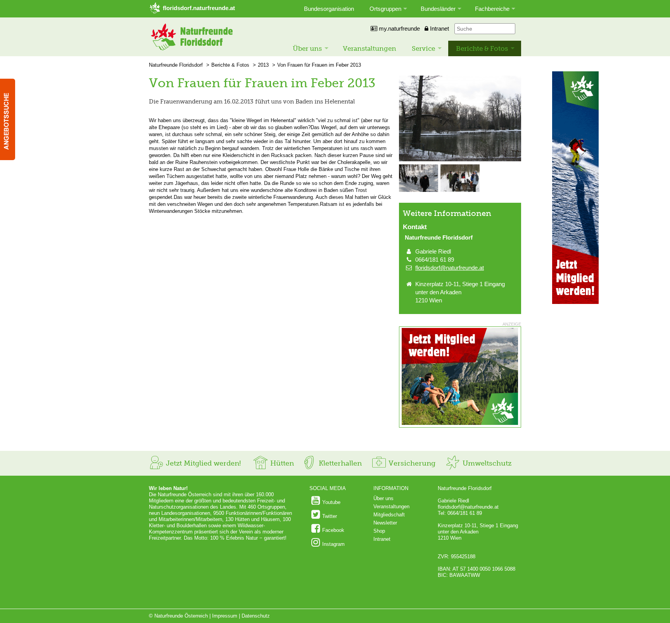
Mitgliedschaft (389, 515)
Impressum (224, 616)
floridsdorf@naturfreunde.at (449, 267)
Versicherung (411, 463)
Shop (379, 531)
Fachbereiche (492, 8)
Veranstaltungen (369, 48)
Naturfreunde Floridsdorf (176, 65)
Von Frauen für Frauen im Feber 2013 (319, 65)
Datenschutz (256, 616)
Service (423, 48)
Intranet (438, 28)
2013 (263, 65)
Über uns (307, 48)
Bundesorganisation (329, 8)
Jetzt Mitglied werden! (202, 463)
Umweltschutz (486, 463)
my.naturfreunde (398, 28)
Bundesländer (438, 8)
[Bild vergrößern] (460, 159)
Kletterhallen (339, 463)
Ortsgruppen (385, 8)
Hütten (281, 463)
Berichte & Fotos (482, 48)
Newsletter (385, 523)
